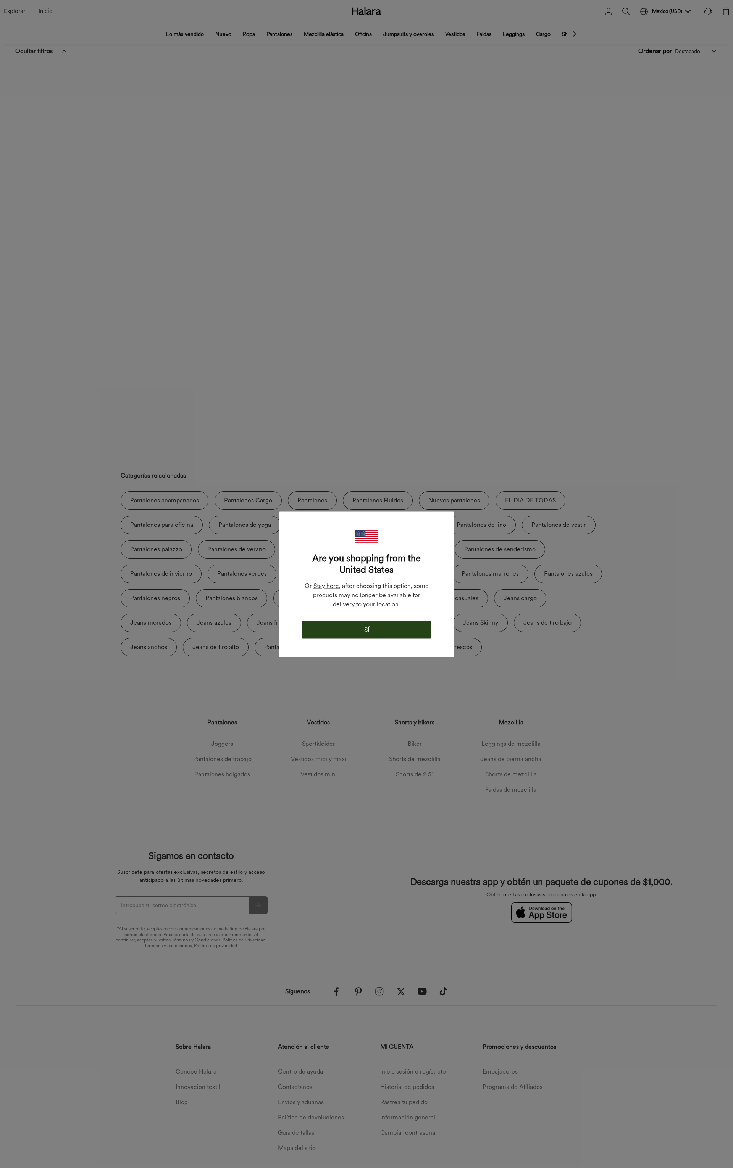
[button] (366, 536)
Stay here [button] (326, 585)
